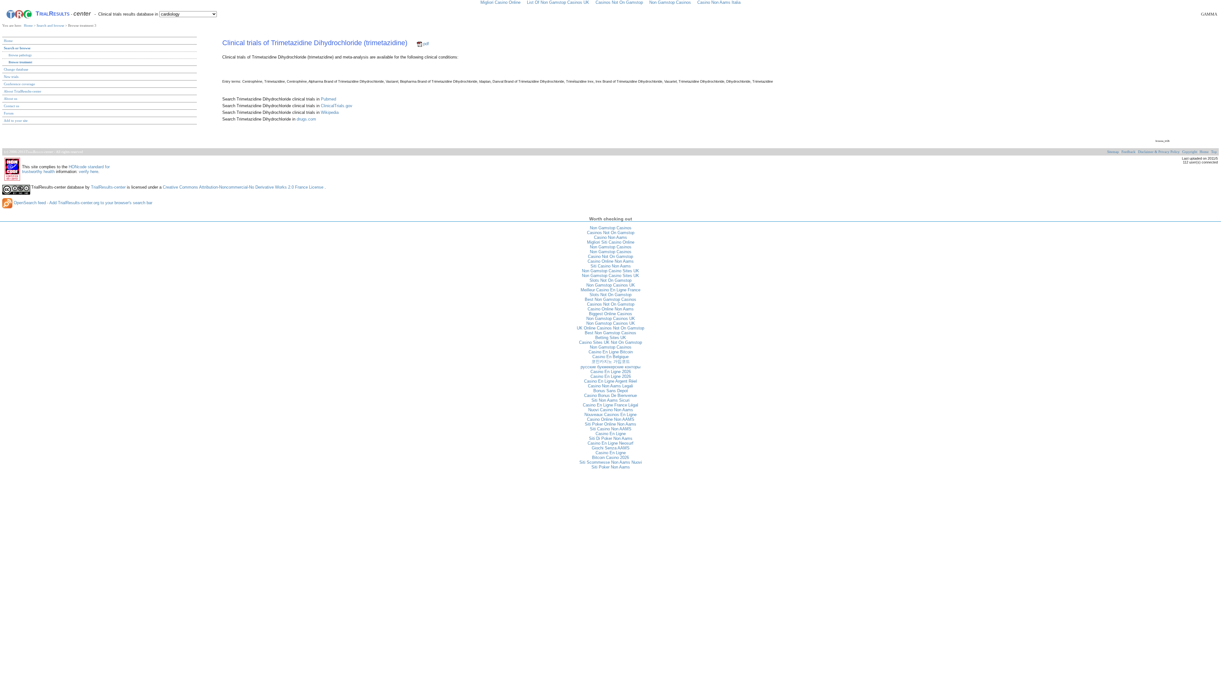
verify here (88, 171)
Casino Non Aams (610, 237)
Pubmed (328, 99)
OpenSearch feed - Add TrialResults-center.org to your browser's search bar (82, 202)
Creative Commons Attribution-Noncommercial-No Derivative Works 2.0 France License (244, 187)
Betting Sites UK (610, 337)
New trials (11, 77)
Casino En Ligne (611, 433)
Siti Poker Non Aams (610, 467)
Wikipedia (330, 112)
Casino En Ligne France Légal (610, 405)
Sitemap (1113, 152)
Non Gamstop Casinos (610, 228)
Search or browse (17, 48)
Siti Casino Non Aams (610, 266)
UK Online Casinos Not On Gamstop (610, 328)
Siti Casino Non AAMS (610, 429)
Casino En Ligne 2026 (610, 371)
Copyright (1189, 152)
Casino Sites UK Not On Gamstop (610, 342)
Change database (16, 69)
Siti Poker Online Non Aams (610, 424)
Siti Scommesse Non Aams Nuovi (610, 462)
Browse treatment (20, 62)
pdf (425, 43)
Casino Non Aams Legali (610, 386)
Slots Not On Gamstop (610, 280)
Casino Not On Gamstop (610, 256)
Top (1214, 152)
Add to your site (16, 120)
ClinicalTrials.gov (336, 105)
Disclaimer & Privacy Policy (1159, 152)
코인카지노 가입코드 (610, 361)
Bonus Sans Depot (610, 390)
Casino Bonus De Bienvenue (610, 395)
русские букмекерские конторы (610, 366)
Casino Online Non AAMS (610, 419)
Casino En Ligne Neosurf (610, 443)
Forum (9, 113)
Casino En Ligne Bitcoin (611, 352)
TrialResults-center (108, 187)
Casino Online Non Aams (611, 261)
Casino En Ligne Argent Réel (610, 381)
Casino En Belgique (610, 356)
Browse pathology (20, 55)
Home (29, 25)
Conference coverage (19, 84)
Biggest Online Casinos (610, 313)
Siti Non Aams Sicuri (610, 400)
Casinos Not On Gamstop (610, 232)
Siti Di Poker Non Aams (610, 438)
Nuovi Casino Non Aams (610, 409)
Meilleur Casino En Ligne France (610, 290)
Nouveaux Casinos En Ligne (610, 414)
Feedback (1128, 152)
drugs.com (306, 119)
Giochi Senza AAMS (611, 448)
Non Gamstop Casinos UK (610, 285)
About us (10, 99)
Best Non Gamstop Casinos (610, 299)
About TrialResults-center (22, 91)
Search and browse (51, 25)
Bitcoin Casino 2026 (610, 457)
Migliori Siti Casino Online (610, 242)
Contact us (11, 106)
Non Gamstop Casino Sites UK (610, 270)
